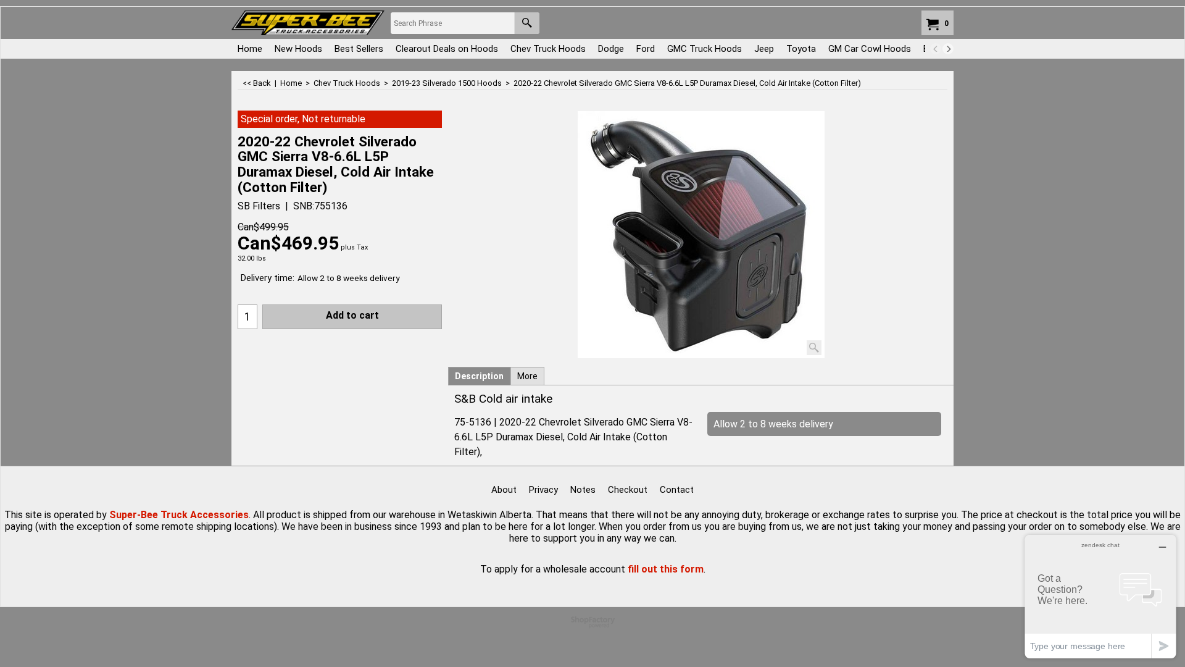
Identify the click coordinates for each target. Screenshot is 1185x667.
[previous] (935, 48)
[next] (948, 48)
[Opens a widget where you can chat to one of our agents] (1100, 596)
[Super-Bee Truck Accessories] (308, 22)
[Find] (526, 23)
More (527, 376)
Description (479, 376)
